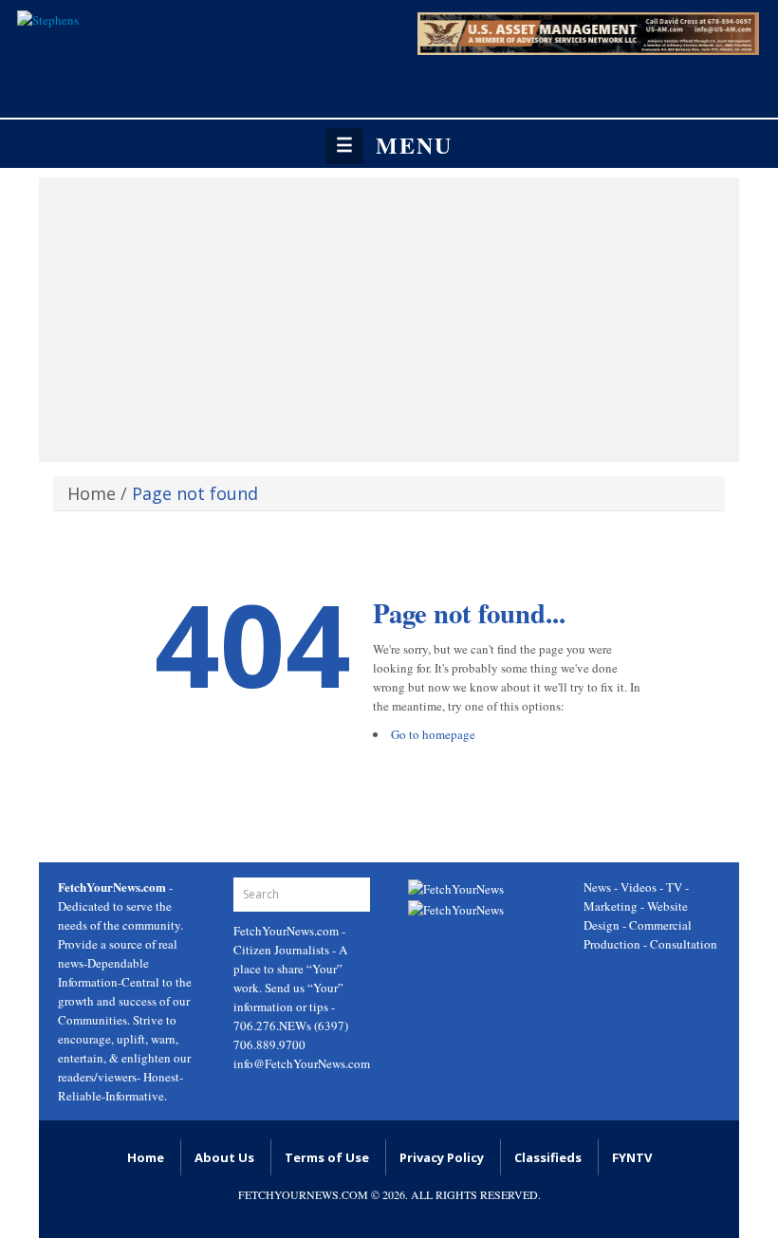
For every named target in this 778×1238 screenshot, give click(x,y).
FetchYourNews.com (287, 930)
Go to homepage (433, 734)
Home (91, 493)
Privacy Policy (441, 1157)
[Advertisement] (389, 320)
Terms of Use (327, 1157)
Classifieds (548, 1157)
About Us (224, 1157)
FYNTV (632, 1157)
